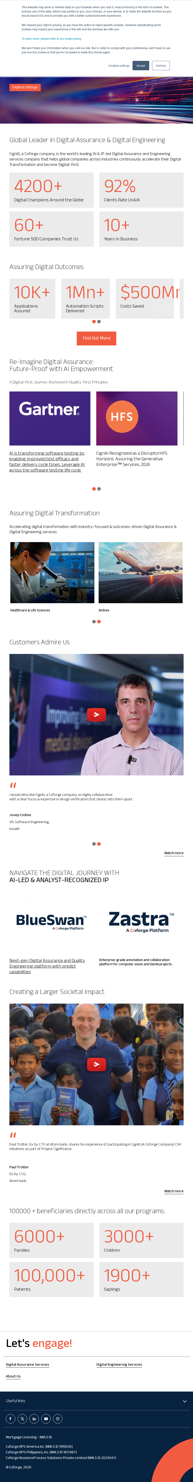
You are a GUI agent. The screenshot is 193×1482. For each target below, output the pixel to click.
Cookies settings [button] (119, 65)
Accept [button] (141, 65)
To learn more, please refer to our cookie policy (51, 38)
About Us (13, 1377)
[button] (94, 321)
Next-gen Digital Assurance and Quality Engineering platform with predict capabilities (47, 967)
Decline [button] (161, 65)
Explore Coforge (25, 88)
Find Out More (96, 339)
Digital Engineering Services (119, 1365)
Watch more (174, 853)
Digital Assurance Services (27, 1365)
